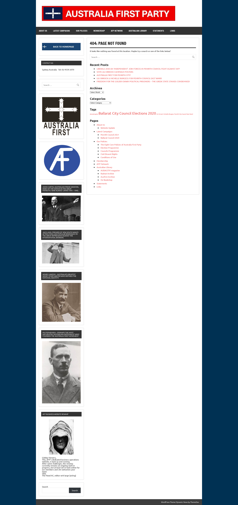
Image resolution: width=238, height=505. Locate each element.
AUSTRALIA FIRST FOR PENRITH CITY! (114, 75)
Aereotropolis (94, 114)
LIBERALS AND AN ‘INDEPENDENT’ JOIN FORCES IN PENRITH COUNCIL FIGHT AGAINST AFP (138, 68)
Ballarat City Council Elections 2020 (127, 113)
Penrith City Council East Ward (183, 114)
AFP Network (117, 30)
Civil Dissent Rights (109, 154)
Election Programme (110, 147)
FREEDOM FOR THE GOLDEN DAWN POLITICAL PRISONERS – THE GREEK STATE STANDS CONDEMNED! (143, 81)
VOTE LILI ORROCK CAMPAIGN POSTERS (115, 72)
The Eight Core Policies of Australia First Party (121, 144)
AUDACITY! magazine (110, 170)
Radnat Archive (107, 173)
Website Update (108, 128)
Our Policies (81, 30)
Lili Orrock (159, 114)
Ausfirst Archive (108, 176)
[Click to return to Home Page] (61, 46)
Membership (99, 30)
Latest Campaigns (61, 30)
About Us (43, 30)
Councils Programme (110, 151)
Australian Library (138, 30)
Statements (158, 30)
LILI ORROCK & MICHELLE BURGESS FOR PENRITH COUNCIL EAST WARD (129, 78)
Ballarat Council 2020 (110, 137)
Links (172, 30)
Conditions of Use (108, 157)
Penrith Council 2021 (110, 134)
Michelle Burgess (168, 114)
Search (45, 486)
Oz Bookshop (106, 180)
